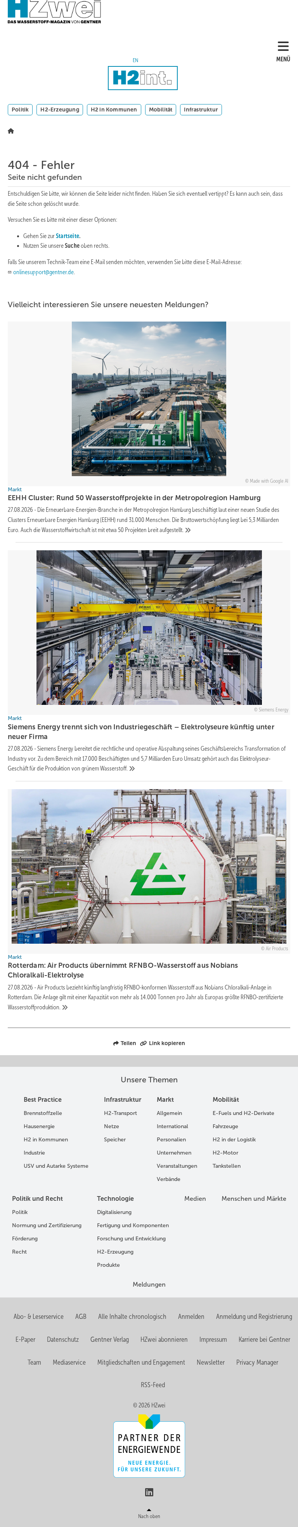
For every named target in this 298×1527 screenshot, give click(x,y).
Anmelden (191, 1316)
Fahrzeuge (225, 1126)
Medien (195, 1198)
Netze (111, 1126)
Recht (19, 1252)
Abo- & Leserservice (39, 1316)
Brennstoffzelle (43, 1113)
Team (34, 1362)
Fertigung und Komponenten (133, 1225)
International (172, 1126)
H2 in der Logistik (234, 1140)
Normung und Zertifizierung (46, 1225)
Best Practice (43, 1099)
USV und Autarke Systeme (56, 1166)
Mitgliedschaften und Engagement (141, 1362)
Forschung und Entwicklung (131, 1239)
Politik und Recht (37, 1198)
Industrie (34, 1153)
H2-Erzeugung (59, 109)
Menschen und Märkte (254, 1198)
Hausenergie (39, 1126)
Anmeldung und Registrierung (254, 1316)
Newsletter (211, 1362)
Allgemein (169, 1113)
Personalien (171, 1140)
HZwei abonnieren (164, 1339)
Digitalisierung (114, 1212)
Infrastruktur (201, 109)
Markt (165, 1099)
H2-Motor (225, 1153)
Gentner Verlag (109, 1339)
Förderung (25, 1239)
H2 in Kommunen (114, 109)
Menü (283, 59)
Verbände (168, 1179)
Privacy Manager (257, 1362)
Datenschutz (63, 1339)
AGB (81, 1316)
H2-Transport (120, 1113)
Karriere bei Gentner (264, 1339)
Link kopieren (167, 1043)
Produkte (108, 1265)
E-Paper (25, 1339)
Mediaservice (69, 1362)
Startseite (67, 236)
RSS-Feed (153, 1385)
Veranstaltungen (177, 1166)
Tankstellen (227, 1166)
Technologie (115, 1198)
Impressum (213, 1339)
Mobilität (161, 109)
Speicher (115, 1140)
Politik (20, 109)
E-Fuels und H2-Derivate (243, 1113)
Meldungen (149, 1284)
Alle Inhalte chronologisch (132, 1316)
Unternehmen (174, 1153)
